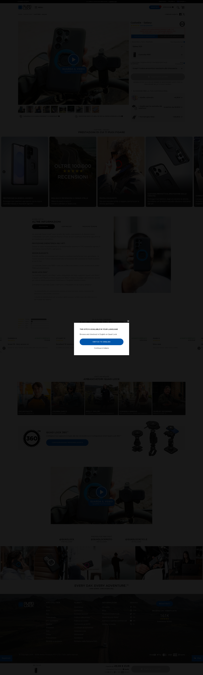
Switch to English (101, 342)
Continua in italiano (101, 348)
